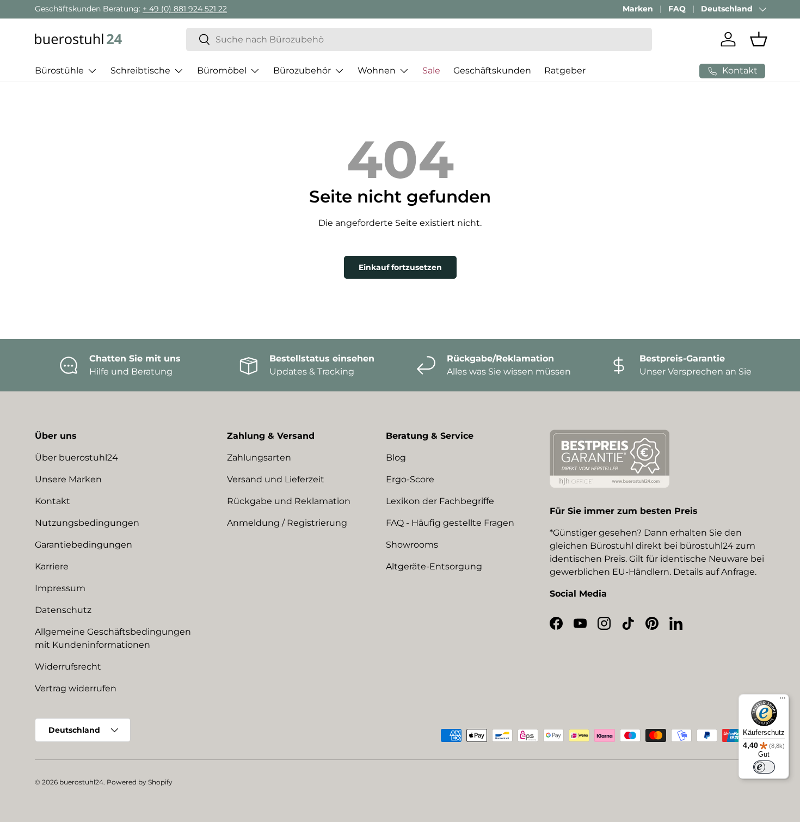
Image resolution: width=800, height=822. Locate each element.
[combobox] (419, 39)
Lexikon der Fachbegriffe (440, 501)
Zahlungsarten (259, 457)
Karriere (52, 566)
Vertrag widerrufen (75, 688)
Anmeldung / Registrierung (287, 523)
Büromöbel (222, 70)
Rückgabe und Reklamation (288, 501)
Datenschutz (63, 610)
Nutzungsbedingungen (87, 523)
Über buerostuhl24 (76, 457)
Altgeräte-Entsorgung (434, 566)
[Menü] (782, 700)
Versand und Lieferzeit (275, 479)
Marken (638, 9)
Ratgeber (565, 70)
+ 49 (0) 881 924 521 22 (185, 9)
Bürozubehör (302, 70)
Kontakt (52, 501)
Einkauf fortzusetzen (400, 267)
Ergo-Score (410, 479)
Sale (431, 70)
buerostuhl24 (81, 782)
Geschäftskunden (492, 70)
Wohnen (377, 70)
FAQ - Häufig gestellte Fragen (450, 523)
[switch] (764, 767)
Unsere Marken (68, 479)
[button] (759, 39)
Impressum (60, 588)
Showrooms (412, 544)
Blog (396, 457)
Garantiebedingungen (83, 544)
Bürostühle (59, 70)
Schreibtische (140, 70)
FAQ (677, 9)
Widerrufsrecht (68, 666)
